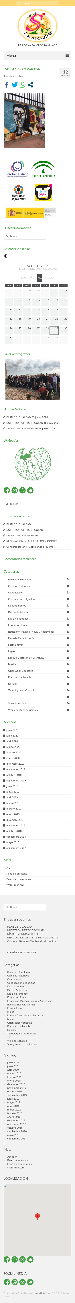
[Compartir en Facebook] (7, 85)
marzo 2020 (13, 746)
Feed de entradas (16, 873)
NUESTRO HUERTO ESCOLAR (24, 422)
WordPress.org (15, 884)
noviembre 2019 (15, 769)
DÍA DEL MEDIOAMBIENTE (22, 428)
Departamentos (17, 605)
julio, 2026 (51, 268)
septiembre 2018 (16, 836)
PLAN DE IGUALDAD (18, 417)
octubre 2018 (14, 831)
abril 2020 (12, 741)
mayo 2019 (12, 791)
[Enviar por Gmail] (14, 490)
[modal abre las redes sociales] (30, 85)
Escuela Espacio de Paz (22, 638)
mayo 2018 (12, 842)
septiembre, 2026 (31, 268)
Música (12, 664)
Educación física (17, 625)
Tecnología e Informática (22, 690)
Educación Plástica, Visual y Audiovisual (31, 631)
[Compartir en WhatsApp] (22, 85)
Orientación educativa (20, 670)
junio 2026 (12, 730)
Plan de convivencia (19, 677)
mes (40, 277)
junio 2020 (12, 735)
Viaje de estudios (18, 703)
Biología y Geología (19, 579)
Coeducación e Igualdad (22, 599)
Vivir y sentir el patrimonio (23, 709)
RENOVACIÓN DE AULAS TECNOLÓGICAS (31, 541)
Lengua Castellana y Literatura (26, 657)
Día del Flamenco (18, 618)
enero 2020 (13, 758)
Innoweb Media (38, 1293)
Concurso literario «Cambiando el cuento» (30, 546)
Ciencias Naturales (19, 586)
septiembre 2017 (16, 847)
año (31, 277)
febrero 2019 (13, 808)
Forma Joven (15, 644)
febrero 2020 (13, 752)
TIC (10, 696)
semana (49, 277)
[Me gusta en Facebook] (30, 490)
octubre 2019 (14, 774)
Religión (12, 683)
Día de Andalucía (18, 612)
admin (11, 76)
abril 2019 (12, 797)
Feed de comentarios (18, 879)
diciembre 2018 (15, 819)
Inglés (11, 651)
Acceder (11, 868)
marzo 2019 (13, 803)
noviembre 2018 (15, 825)
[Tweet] (14, 85)
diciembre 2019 (15, 763)
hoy (23, 277)
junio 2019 (12, 786)
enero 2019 (13, 814)
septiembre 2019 (16, 780)
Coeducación (15, 592)
